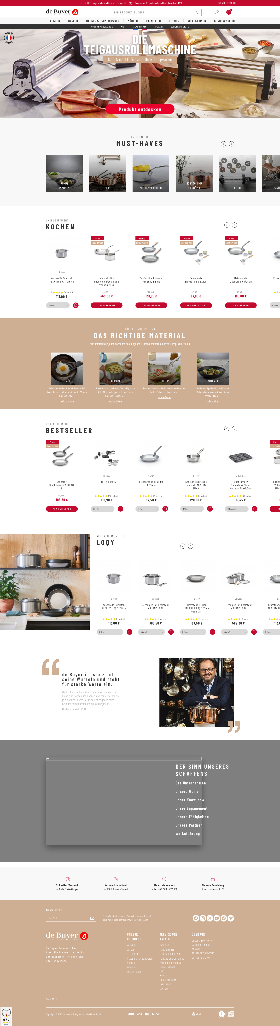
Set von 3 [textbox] (144, 632)
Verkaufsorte (167, 949)
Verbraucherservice (170, 954)
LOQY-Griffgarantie (169, 979)
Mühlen (131, 962)
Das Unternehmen (191, 783)
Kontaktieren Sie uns (226, 3)
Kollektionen (134, 971)
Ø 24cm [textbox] (140, 509)
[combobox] (58, 305)
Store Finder (139, 26)
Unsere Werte (187, 791)
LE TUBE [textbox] (96, 509)
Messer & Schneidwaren (140, 958)
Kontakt (163, 988)
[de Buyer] (62, 12)
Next (231, 143)
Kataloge (164, 945)
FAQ (122, 26)
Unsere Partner (189, 825)
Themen (131, 967)
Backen (131, 949)
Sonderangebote (180, 26)
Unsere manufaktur (202, 940)
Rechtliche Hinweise (203, 953)
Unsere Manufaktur (102, 26)
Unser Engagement (192, 808)
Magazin (158, 26)
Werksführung (188, 833)
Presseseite (166, 984)
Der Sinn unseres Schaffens (202, 770)
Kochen (131, 945)
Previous (223, 143)
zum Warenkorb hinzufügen (107, 306)
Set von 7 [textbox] (227, 632)
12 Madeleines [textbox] (232, 509)
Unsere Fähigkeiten (192, 816)
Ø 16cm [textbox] (51, 305)
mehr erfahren (67, 401)
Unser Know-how (190, 799)
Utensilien (133, 954)
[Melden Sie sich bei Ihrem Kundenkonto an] (217, 12)
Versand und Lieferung (171, 958)
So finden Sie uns (201, 957)
